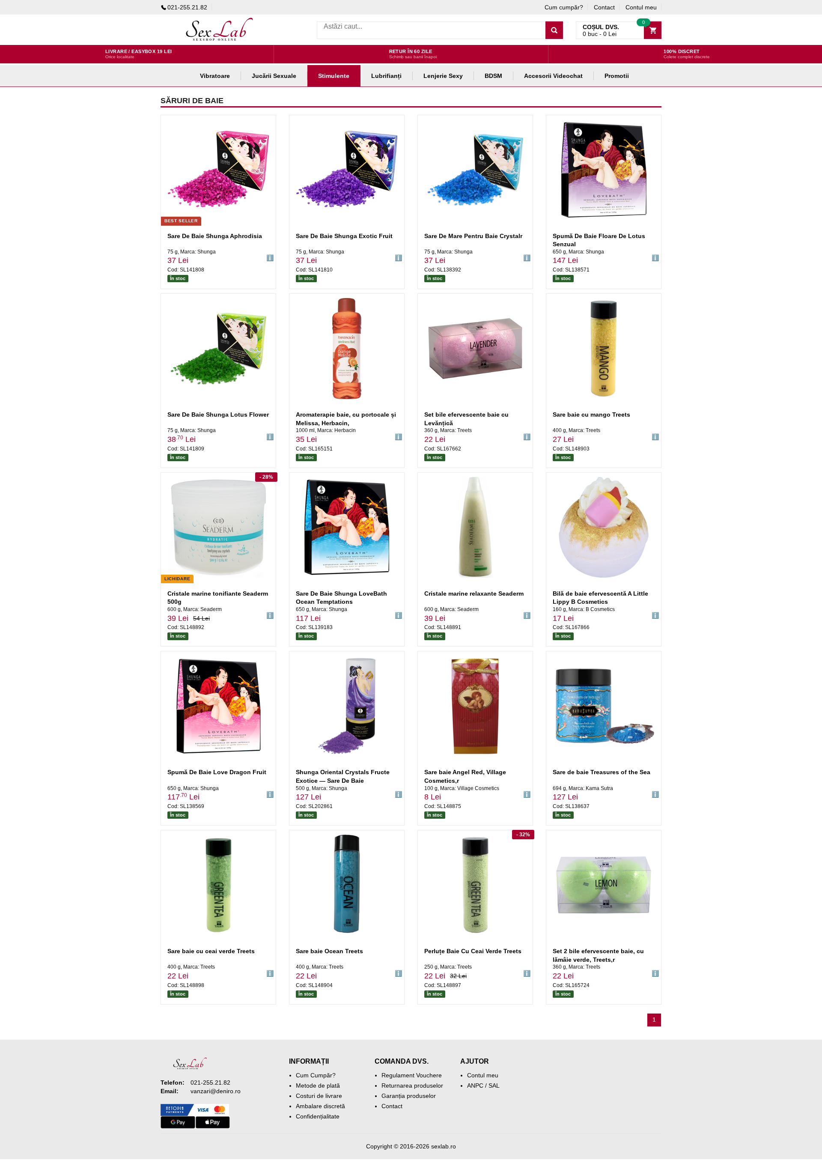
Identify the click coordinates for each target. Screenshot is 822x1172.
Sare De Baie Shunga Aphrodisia (214, 236)
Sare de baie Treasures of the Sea (601, 772)
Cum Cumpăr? (316, 1075)
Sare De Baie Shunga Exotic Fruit (344, 236)
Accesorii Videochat (553, 75)
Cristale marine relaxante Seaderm (474, 593)
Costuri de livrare (319, 1095)
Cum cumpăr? (564, 7)
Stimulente (333, 75)
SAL (494, 1085)
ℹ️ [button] (270, 257)
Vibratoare (215, 75)
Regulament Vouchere (411, 1075)
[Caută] (554, 30)
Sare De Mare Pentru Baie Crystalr (473, 236)
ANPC (475, 1085)
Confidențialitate (318, 1116)
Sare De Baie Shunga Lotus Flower (218, 414)
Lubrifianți (386, 75)
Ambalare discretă (320, 1106)
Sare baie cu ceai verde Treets (211, 951)
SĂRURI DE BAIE (192, 100)
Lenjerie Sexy (443, 75)
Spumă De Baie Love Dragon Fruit (216, 772)
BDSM (493, 75)
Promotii (617, 75)
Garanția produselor (408, 1095)
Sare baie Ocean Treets (329, 951)
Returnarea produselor (412, 1085)
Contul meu (641, 7)
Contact (604, 7)
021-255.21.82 (187, 7)
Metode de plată (318, 1085)
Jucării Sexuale (274, 75)
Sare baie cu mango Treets (591, 414)
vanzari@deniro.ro (216, 1091)
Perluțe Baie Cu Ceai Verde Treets (472, 951)
